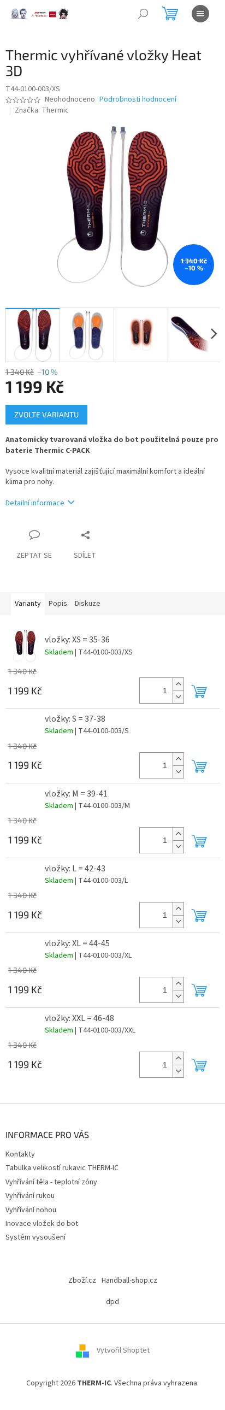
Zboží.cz (82, 1280)
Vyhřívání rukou (30, 1195)
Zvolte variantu (46, 414)
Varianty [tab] (28, 603)
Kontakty (20, 1154)
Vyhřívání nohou (30, 1210)
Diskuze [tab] (87, 603)
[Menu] (200, 14)
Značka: (42, 110)
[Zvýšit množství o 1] (178, 684)
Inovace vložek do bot (41, 1223)
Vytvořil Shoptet (123, 1351)
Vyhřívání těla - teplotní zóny (51, 1182)
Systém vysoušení (35, 1237)
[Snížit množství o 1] (178, 697)
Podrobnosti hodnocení (137, 100)
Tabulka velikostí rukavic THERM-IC (62, 1168)
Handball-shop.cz (129, 1280)
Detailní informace (34, 503)
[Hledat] (143, 14)
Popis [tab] (58, 603)
